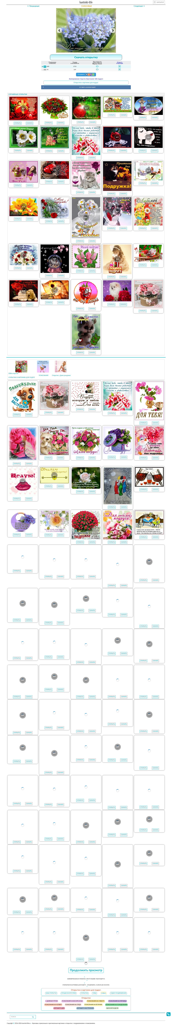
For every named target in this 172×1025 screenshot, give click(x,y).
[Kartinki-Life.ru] (86, 2)
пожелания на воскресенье (72, 1004)
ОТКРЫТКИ (84, 996)
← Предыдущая (33, 6)
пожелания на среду (73, 1008)
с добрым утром (52, 1004)
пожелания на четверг (53, 1008)
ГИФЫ (94, 996)
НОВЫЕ (103, 996)
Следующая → (139, 6)
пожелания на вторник (93, 1008)
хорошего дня (59, 1011)
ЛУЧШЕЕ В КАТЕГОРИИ (68, 996)
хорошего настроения (85, 1011)
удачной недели (112, 1011)
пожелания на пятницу (117, 1004)
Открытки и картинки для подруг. (86, 82)
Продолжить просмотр (86, 973)
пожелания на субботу (95, 1004)
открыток (51, 996)
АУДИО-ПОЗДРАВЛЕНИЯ (118, 996)
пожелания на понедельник (116, 1008)
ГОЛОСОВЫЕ (86, 6)
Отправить (81, 74)
